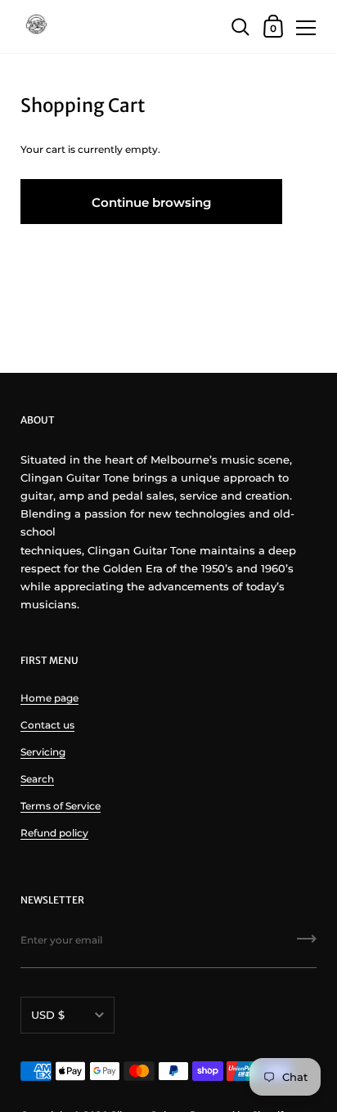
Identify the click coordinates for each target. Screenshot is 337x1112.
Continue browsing (151, 202)
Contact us (47, 725)
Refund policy (54, 833)
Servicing (42, 752)
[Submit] (307, 944)
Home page (49, 698)
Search (37, 779)
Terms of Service (60, 806)
